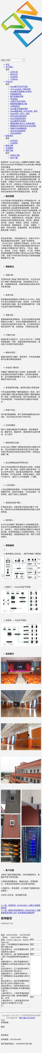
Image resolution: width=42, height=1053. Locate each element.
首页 (7, 64)
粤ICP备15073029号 (27, 1018)
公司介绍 (14, 72)
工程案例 (9, 148)
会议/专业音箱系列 (18, 131)
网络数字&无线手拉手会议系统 (23, 126)
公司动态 (14, 141)
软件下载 (14, 158)
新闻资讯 (9, 136)
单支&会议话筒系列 (18, 116)
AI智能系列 (15, 106)
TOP (3, 1020)
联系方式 (14, 74)
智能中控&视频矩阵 (18, 128)
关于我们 (9, 67)
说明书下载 (15, 155)
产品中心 (9, 82)
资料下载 (9, 150)
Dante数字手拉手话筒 (19, 87)
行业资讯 (14, 143)
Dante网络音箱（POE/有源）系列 (23, 111)
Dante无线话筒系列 (18, 119)
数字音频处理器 (16, 96)
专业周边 (14, 99)
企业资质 (14, 77)
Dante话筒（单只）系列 (20, 114)
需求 (32, 954)
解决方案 (9, 146)
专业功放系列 (15, 133)
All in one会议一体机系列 (20, 89)
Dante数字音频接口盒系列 (21, 91)
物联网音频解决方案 (18, 104)
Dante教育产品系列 (18, 121)
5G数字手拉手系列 (18, 101)
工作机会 (14, 79)
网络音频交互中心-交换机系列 (22, 123)
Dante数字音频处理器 (19, 109)
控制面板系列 (15, 94)
